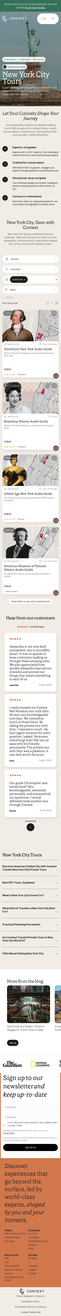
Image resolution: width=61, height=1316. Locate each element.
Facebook (32, 1258)
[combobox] (30, 259)
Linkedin (32, 1269)
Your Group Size (9, 303)
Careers (32, 1244)
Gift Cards (10, 1241)
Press (30, 1248)
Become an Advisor (14, 1269)
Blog (7, 1258)
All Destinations (10, 59)
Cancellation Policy (30, 1301)
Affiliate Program (13, 1237)
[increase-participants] (57, 303)
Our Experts (34, 1237)
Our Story (32, 1233)
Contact (9, 1273)
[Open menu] (53, 18)
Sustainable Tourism (38, 1241)
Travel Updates (12, 1265)
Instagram (33, 1265)
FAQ (7, 1262)
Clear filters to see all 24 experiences (30, 601)
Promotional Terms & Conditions (30, 1306)
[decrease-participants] (48, 303)
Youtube (32, 1273)
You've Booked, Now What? (14, 1279)
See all (12, 1042)
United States (24, 59)
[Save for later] (54, 313)
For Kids (9, 297)
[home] (16, 21)
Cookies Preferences (30, 1312)
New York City (38, 59)
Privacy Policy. (9, 1133)
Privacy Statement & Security (30, 1296)
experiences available (15, 67)
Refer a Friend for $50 (15, 1233)
